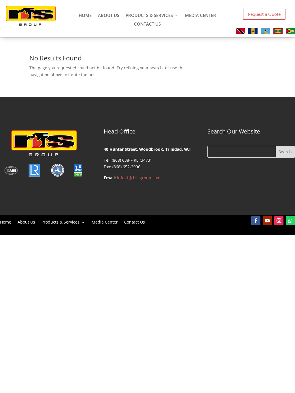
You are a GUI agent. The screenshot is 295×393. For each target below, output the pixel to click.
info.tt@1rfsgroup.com (138, 177)
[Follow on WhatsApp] (290, 220)
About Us (108, 15)
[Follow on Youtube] (267, 220)
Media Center (200, 15)
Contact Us (147, 24)
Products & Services (149, 15)
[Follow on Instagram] (278, 220)
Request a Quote (264, 14)
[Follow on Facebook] (255, 220)
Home (85, 15)
